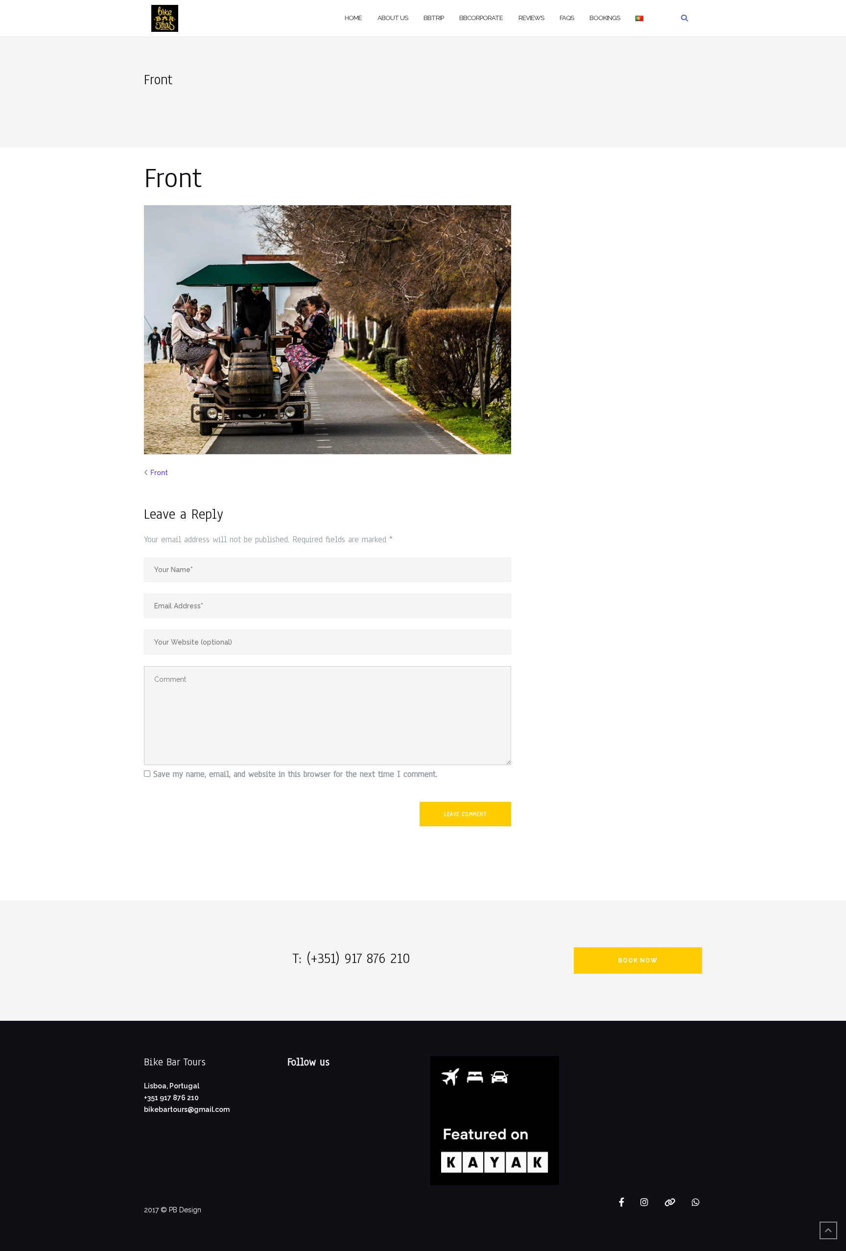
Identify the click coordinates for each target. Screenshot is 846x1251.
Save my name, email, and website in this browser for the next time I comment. (295, 774)
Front (159, 473)
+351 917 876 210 (171, 1098)
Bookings (604, 18)
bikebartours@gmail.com (187, 1109)
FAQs (567, 18)
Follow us (308, 1062)
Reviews (531, 18)
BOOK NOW (638, 960)
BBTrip (433, 18)
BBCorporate (481, 18)
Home (353, 18)
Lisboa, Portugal (171, 1086)
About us (392, 18)
